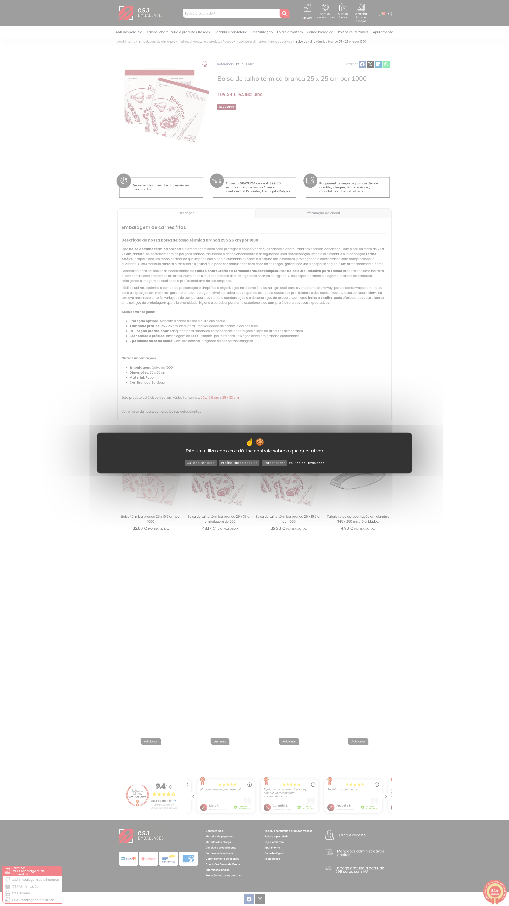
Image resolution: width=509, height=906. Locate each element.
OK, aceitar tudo (201, 463)
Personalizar (274, 463)
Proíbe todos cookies (239, 463)
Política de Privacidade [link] (307, 463)
